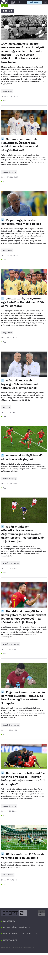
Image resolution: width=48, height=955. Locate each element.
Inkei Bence (8, 875)
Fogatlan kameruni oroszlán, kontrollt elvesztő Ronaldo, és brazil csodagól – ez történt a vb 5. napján (23, 698)
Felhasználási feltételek (16, 927)
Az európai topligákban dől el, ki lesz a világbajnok (22, 457)
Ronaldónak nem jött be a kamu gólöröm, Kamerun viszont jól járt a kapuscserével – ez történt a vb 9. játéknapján (23, 617)
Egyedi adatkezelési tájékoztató (20, 934)
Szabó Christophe (11, 563)
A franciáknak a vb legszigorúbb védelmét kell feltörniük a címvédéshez (20, 384)
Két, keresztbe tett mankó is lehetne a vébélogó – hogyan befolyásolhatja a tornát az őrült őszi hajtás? (23, 779)
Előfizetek (34, 2)
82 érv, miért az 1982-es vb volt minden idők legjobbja (22, 855)
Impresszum (9, 921)
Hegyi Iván (7, 91)
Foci (5, 100)
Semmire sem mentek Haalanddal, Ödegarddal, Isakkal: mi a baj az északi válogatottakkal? (19, 144)
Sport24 (6, 407)
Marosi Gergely (9, 172)
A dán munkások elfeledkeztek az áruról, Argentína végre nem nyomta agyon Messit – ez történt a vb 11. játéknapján (22, 534)
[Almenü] (13, 2)
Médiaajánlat (10, 940)
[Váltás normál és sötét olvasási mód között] (19, 2)
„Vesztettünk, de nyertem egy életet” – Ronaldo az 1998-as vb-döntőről (22, 302)
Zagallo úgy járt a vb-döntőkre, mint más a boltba (21, 221)
